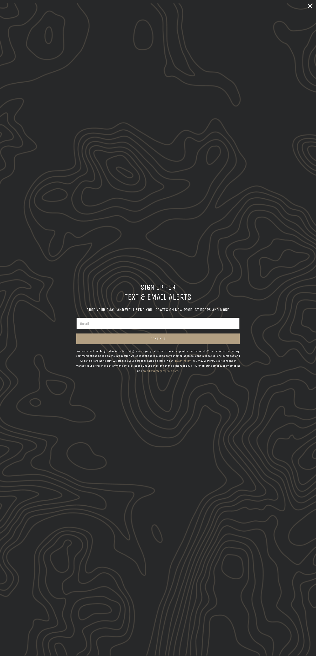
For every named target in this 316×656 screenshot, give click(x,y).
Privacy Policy (182, 360)
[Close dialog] (310, 6)
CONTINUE (158, 338)
